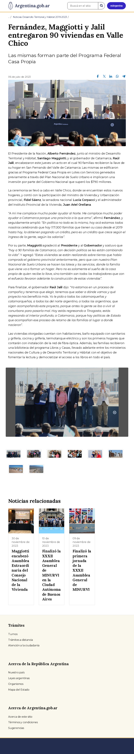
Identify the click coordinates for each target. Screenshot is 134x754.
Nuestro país (16, 672)
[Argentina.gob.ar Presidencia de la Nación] (29, 6)
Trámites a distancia (20, 639)
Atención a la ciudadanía (23, 645)
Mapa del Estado (18, 689)
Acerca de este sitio (20, 716)
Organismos (15, 683)
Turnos (12, 634)
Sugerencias (16, 728)
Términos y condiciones (23, 722)
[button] (15, 402)
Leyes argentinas (19, 678)
